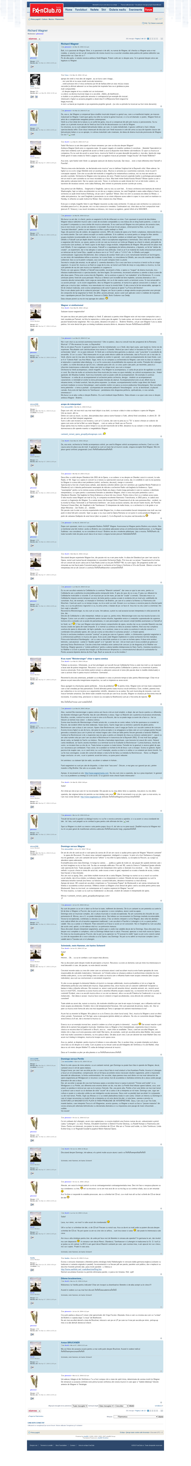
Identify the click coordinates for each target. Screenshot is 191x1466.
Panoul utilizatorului (127, 5)
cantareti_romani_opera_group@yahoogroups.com (81, 434)
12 (162, 38)
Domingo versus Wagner (73, 846)
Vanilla (67, 1258)
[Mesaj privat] (32, 66)
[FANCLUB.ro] (46, 10)
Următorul (158, 1406)
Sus (161, 70)
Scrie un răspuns (33, 38)
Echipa (122, 1432)
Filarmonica (59, 19)
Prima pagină (35, 19)
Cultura (44, 19)
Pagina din (140, 38)
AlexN (67, 142)
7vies (66, 75)
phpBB (86, 1436)
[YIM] (36, 96)
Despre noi (33, 1445)
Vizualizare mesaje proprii (143, 5)
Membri (95, 5)
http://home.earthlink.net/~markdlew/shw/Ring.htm (81, 1269)
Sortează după (93, 1406)
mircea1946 (69, 407)
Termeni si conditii (46, 1445)
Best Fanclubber (61, 1445)
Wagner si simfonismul (72, 305)
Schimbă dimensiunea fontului (161, 18)
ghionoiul (39, 34)
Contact (72, 1445)
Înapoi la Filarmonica (36, 1416)
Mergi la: (110, 1416)
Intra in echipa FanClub (86, 1445)
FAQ (145, 23)
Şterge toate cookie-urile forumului (137, 1432)
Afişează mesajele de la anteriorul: (60, 1406)
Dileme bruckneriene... (72, 1278)
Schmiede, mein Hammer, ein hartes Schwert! (83, 945)
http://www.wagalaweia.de (91, 797)
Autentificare (157, 5)
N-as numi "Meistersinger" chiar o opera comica (84, 658)
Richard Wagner (38, 30)
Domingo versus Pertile (72, 1059)
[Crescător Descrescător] (124, 1406)
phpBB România (103, 1438)
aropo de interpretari (71, 404)
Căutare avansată (156, 23)
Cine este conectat (36, 1423)
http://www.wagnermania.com (97, 773)
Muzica (51, 19)
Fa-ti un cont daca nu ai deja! (107, 5)
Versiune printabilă (156, 18)
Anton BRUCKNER (70, 1342)
